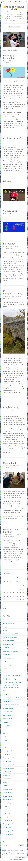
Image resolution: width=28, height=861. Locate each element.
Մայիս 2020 (6, 775)
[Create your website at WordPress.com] (14, 2)
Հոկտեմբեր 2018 (8, 831)
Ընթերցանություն (9, 711)
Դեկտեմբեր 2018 (8, 824)
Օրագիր (5, 691)
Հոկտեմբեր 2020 (8, 765)
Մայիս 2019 (6, 806)
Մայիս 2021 (6, 740)
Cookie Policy (7, 854)
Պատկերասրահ (8, 658)
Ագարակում (9, 463)
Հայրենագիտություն (9, 623)
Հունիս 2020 (7, 772)
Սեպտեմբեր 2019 (8, 803)
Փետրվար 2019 (7, 817)
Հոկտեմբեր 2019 (8, 799)
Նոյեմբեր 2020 (7, 761)
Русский (5, 620)
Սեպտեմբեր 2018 (8, 834)
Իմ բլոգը (7, 181)
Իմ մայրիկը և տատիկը (9, 56)
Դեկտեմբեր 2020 (8, 758)
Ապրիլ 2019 (6, 810)
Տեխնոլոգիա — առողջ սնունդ (12, 675)
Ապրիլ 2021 (6, 744)
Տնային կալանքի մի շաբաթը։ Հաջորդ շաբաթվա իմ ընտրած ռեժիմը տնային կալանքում (12, 685)
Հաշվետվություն (8, 627)
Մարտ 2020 (6, 782)
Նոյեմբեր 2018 (7, 827)
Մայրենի (6, 647)
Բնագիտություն (8, 701)
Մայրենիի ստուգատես (10, 651)
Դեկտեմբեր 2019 (8, 792)
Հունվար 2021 (7, 754)
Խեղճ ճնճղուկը (11, 407)
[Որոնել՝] (10, 845)
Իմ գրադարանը (8, 718)
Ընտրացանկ (14, 27)
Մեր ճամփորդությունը (12, 292)
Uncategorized (7, 725)
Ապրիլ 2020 (6, 778)
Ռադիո (5, 661)
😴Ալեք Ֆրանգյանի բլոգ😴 (14, 7)
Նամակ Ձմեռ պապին (10, 212)
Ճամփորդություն (8, 640)
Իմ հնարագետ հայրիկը (11, 530)
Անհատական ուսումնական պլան (14, 697)
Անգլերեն (6, 694)
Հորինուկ (6, 630)
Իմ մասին (6, 722)
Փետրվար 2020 (8, 785)
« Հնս (4, 608)
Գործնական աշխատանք (11, 704)
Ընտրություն (7, 715)
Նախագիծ (6, 654)
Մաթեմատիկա (8, 644)
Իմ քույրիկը (9, 243)
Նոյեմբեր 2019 (7, 796)
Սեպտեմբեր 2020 (8, 768)
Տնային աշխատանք (9, 679)
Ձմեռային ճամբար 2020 (10, 634)
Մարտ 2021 (6, 747)
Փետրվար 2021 (7, 751)
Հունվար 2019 (7, 820)
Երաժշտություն (8, 708)
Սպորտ (5, 668)
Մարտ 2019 (6, 813)
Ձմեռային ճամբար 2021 (10, 637)
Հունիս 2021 (6, 737)
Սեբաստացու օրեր (9, 665)
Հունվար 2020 (7, 789)
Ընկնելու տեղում (12, 138)
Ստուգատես (7, 672)
